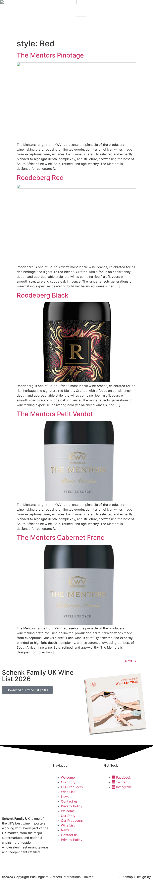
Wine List (68, 792)
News (65, 797)
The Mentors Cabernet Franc (60, 537)
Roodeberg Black (42, 295)
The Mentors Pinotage (50, 55)
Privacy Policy (71, 806)
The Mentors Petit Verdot (55, 414)
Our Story (68, 782)
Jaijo (5, 882)
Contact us (69, 801)
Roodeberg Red (40, 178)
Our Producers (72, 787)
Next (130, 661)
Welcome (68, 777)
